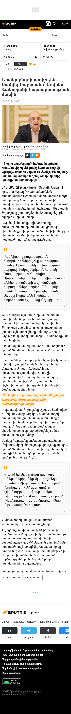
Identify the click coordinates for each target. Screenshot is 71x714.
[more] (65, 305)
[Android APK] (11, 682)
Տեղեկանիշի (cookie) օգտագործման (22, 668)
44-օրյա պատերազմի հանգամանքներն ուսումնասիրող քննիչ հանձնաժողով (36, 571)
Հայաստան (18, 621)
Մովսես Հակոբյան (32, 577)
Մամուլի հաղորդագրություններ (26, 654)
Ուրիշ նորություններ (53, 49)
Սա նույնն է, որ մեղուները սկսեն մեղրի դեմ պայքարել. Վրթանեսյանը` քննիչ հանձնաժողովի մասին (33, 399)
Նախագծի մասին (11, 650)
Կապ (4, 654)
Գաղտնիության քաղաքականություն (22, 663)
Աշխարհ (31, 621)
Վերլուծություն (49, 621)
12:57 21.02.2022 (10, 100)
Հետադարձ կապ (11, 672)
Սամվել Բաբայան (11, 577)
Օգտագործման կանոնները (38, 650)
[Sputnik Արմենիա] (10, 24)
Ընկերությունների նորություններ (20, 659)
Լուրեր (7, 49)
